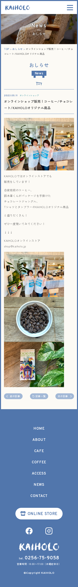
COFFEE (39, 462)
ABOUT (39, 440)
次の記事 (63, 396)
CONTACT (39, 496)
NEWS (39, 485)
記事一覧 (41, 396)
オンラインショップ (29, 95)
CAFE (39, 451)
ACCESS (39, 473)
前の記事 (15, 396)
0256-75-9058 (42, 558)
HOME (39, 428)
